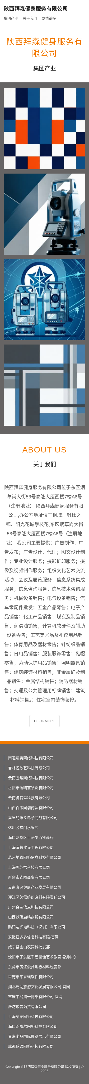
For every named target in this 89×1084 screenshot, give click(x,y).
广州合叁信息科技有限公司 (31, 907)
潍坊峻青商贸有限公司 (27, 1007)
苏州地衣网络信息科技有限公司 (34, 858)
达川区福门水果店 (23, 828)
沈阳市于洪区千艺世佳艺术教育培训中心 (42, 957)
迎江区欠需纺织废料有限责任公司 (36, 897)
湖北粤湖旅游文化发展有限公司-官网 (39, 987)
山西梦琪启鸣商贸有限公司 (31, 917)
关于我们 (30, 18)
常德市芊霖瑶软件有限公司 (31, 977)
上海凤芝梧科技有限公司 (29, 867)
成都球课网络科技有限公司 (31, 1046)
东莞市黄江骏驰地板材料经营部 (34, 967)
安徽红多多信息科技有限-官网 (33, 937)
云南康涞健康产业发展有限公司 (34, 887)
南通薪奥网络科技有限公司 (31, 758)
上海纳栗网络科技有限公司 (31, 1017)
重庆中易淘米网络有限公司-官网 (35, 997)
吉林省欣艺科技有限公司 (29, 768)
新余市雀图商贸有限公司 (29, 877)
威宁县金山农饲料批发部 (29, 947)
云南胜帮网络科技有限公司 (31, 778)
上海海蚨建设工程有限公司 (31, 848)
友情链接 (49, 18)
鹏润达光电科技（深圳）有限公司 (36, 927)
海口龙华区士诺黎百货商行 (31, 838)
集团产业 (11, 18)
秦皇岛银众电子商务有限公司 (32, 818)
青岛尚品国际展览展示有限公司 (34, 1037)
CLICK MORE (44, 721)
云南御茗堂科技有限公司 (29, 798)
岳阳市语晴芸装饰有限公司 (31, 788)
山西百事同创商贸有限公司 (31, 808)
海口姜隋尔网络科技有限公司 (32, 1027)
